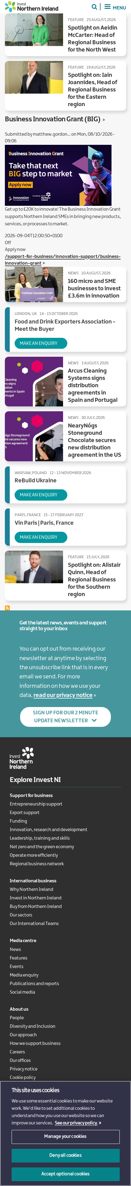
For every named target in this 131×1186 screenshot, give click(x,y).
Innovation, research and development (48, 829)
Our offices (20, 1060)
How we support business (35, 1043)
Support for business (31, 795)
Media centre (23, 940)
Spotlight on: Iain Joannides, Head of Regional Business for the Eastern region (92, 90)
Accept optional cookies (65, 1174)
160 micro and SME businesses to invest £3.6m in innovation (94, 288)
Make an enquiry (38, 343)
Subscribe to (7, 608)
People (17, 1018)
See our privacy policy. (76, 1123)
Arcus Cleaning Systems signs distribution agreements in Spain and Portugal (93, 385)
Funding (18, 821)
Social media (22, 992)
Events (16, 966)
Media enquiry (24, 975)
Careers (17, 1052)
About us (19, 1009)
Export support (25, 812)
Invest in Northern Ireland (36, 898)
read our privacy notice (63, 695)
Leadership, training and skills (40, 838)
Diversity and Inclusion (32, 1026)
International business (33, 881)
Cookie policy (23, 1077)
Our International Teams (34, 923)
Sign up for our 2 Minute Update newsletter (65, 716)
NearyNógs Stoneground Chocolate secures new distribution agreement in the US (94, 440)
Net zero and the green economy (42, 847)
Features (18, 958)
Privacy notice (23, 1069)
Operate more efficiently (34, 855)
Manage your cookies (65, 1136)
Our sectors (21, 915)
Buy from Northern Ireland (36, 906)
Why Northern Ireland (31, 889)
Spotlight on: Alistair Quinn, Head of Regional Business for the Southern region (94, 580)
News (15, 949)
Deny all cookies (65, 1155)
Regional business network (37, 864)
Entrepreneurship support (36, 804)
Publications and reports (34, 983)
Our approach (23, 1035)
